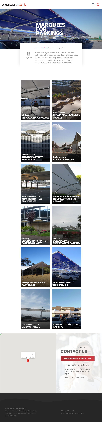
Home (37, 48)
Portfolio (44, 48)
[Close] (32, 354)
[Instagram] (98, 4)
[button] (28, 361)
